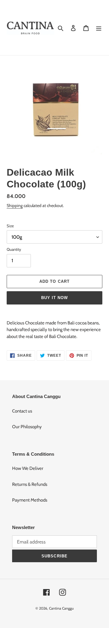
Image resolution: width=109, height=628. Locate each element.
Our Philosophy (27, 426)
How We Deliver (27, 468)
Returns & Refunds (29, 484)
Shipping (15, 205)
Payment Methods (29, 500)
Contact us (22, 411)
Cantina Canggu (61, 608)
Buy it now (54, 297)
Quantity (14, 249)
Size (10, 225)
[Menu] (98, 27)
